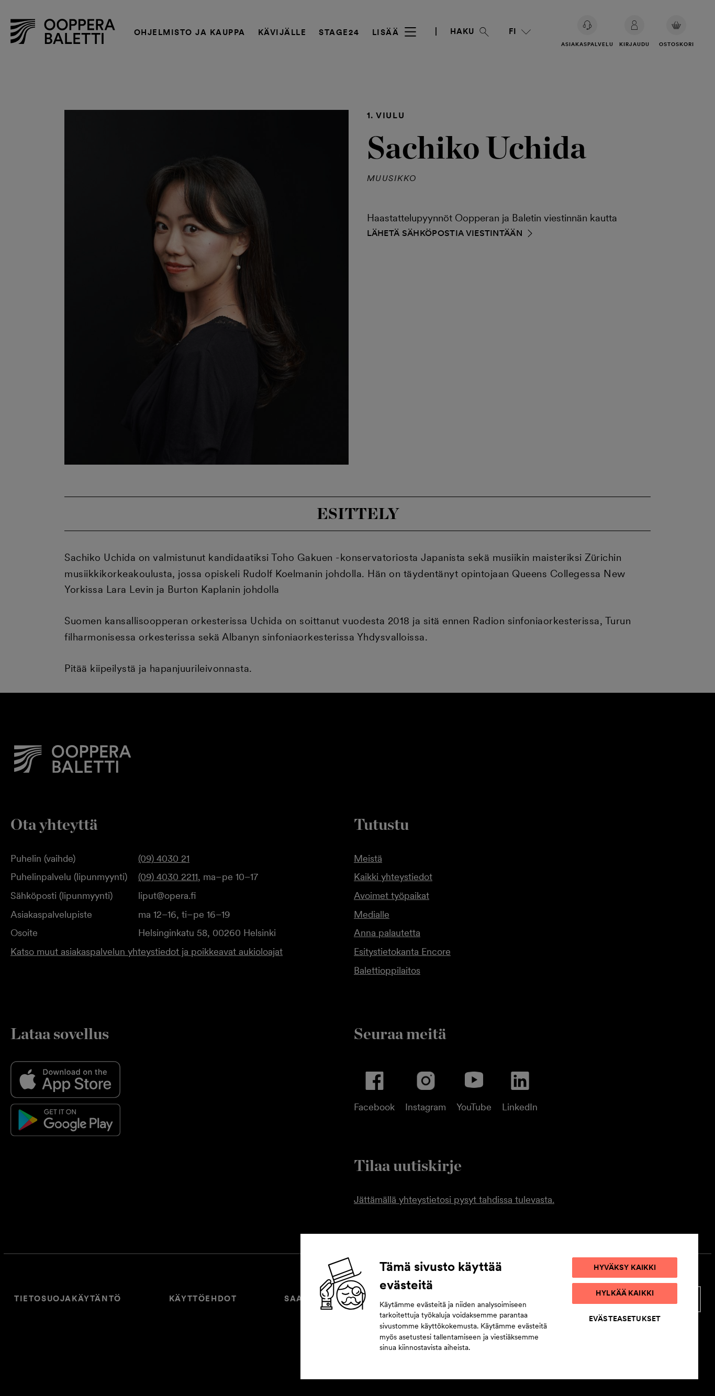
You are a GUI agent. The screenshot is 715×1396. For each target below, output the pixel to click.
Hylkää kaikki (625, 1293)
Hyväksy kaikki (625, 1267)
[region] (499, 1306)
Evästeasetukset (625, 1318)
